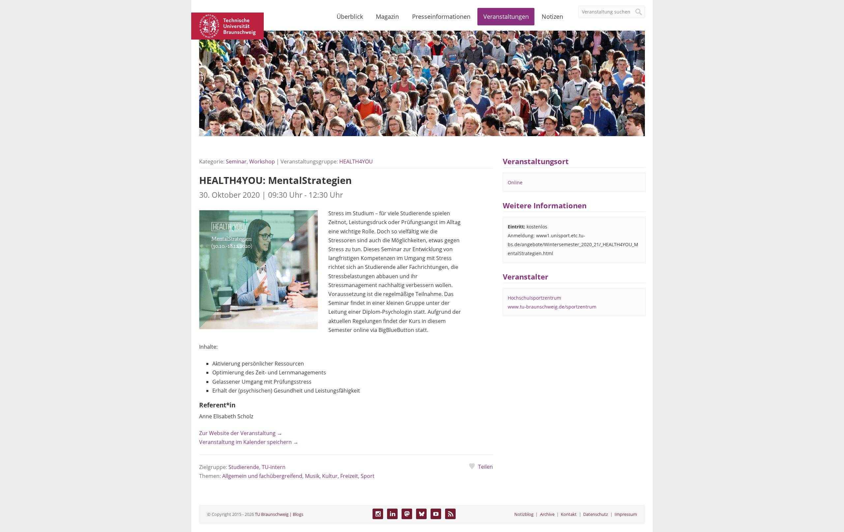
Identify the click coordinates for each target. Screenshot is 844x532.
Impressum (626, 514)
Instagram (378, 514)
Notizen (552, 16)
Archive (547, 514)
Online (515, 182)
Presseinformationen (441, 16)
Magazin (387, 16)
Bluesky (421, 514)
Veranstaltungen (506, 16)
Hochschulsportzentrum (534, 298)
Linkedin (392, 514)
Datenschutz (595, 514)
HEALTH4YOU (356, 161)
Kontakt (569, 514)
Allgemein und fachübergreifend (262, 476)
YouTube (436, 514)
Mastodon (407, 514)
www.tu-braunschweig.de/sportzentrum (552, 307)
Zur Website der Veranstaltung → (240, 433)
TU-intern (274, 467)
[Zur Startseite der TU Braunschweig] (227, 25)
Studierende (243, 467)
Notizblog (523, 514)
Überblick (350, 16)
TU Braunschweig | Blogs (279, 514)
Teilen (485, 466)
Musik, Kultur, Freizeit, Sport (340, 476)
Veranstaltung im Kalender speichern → (248, 442)
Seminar (236, 161)
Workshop (262, 161)
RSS (450, 514)
